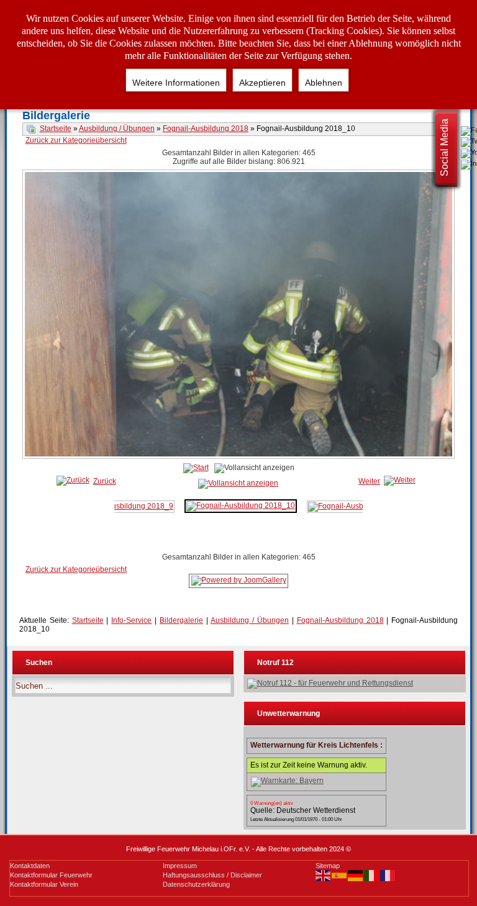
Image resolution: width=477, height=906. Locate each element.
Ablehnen (323, 83)
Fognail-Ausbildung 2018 (205, 128)
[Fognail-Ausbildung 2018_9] (121, 506)
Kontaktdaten (30, 865)
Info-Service (131, 620)
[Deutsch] (356, 875)
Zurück (104, 481)
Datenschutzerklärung (196, 884)
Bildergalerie (181, 620)
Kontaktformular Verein (44, 884)
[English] (324, 875)
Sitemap (328, 865)
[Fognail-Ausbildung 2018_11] (362, 506)
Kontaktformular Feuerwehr (51, 875)
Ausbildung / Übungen (117, 128)
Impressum (180, 865)
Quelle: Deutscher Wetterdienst (302, 810)
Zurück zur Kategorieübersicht (76, 140)
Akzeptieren (262, 83)
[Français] (388, 875)
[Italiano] (372, 875)
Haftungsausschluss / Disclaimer (212, 875)
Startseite (55, 128)
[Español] (340, 875)
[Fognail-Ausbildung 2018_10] (239, 457)
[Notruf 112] (355, 683)
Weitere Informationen (176, 83)
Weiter (369, 481)
